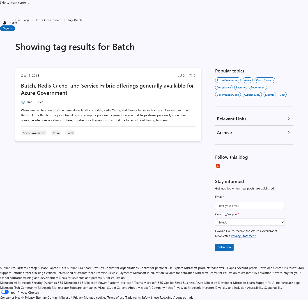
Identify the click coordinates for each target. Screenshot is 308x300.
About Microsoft (139, 287)
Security (241, 87)
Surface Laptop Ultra (52, 268)
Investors (208, 287)
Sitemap (41, 297)
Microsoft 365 (73, 282)
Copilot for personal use (156, 268)
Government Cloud (228, 94)
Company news (162, 287)
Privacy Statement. (243, 236)
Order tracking (33, 273)
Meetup (269, 94)
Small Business (185, 282)
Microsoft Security (30, 282)
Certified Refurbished (58, 273)
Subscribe (224, 247)
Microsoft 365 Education (254, 273)
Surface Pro (8, 268)
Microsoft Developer (218, 282)
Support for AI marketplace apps (278, 282)
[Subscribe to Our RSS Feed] (218, 166)
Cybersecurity (252, 94)
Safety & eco (150, 297)
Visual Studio (107, 287)
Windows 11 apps (223, 268)
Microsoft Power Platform (102, 282)
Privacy (78, 297)
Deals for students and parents (80, 277)
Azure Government (48, 20)
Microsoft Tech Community (18, 287)
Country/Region (227, 214)
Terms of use (115, 297)
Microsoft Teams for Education (216, 273)
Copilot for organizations (122, 268)
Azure (247, 80)
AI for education (114, 277)
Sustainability (273, 287)
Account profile (247, 268)
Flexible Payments (120, 273)
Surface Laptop (26, 268)
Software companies (83, 287)
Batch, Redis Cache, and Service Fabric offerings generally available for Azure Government (107, 89)
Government (258, 87)
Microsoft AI (8, 282)
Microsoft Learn (244, 282)
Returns (17, 273)
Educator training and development (34, 277)
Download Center (270, 268)
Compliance (224, 87)
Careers (122, 287)
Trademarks (133, 297)
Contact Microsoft (60, 297)
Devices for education (179, 273)
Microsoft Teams (131, 282)
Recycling (166, 297)
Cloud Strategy (265, 80)
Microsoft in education (148, 273)
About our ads (183, 297)
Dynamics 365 (53, 282)
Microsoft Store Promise (90, 273)
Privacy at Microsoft (187, 287)
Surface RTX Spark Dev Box (85, 268)
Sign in (7, 28)
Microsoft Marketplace (53, 287)
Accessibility (255, 287)
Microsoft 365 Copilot (159, 282)
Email (220, 196)
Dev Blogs (22, 20)
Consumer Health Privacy (17, 297)
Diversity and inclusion (230, 287)
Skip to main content (14, 2)
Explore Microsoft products (191, 268)
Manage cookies (95, 297)
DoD (282, 94)
